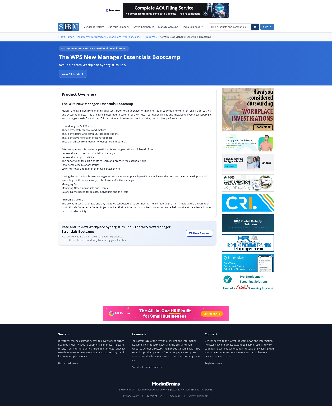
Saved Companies (143, 26)
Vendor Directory (94, 26)
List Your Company (118, 26)
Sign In (267, 26)
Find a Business (191, 26)
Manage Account (168, 26)
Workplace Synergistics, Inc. (125, 37)
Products (150, 37)
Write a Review (199, 233)
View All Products (73, 74)
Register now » (213, 363)
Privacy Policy (131, 396)
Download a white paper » (146, 367)
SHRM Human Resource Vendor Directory (82, 37)
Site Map (175, 396)
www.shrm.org (197, 396)
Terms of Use (154, 396)
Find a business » (68, 363)
